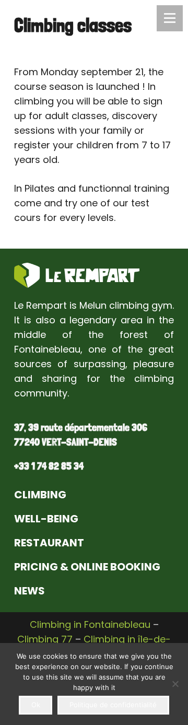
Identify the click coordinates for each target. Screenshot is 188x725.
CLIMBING (40, 494)
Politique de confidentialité (113, 704)
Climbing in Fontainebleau (90, 624)
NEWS (29, 590)
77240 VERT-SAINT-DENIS (65, 442)
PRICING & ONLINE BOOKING (87, 566)
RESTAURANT (49, 542)
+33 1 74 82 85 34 (49, 466)
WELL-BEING (46, 518)
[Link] (76, 275)
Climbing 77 (45, 639)
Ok (35, 704)
